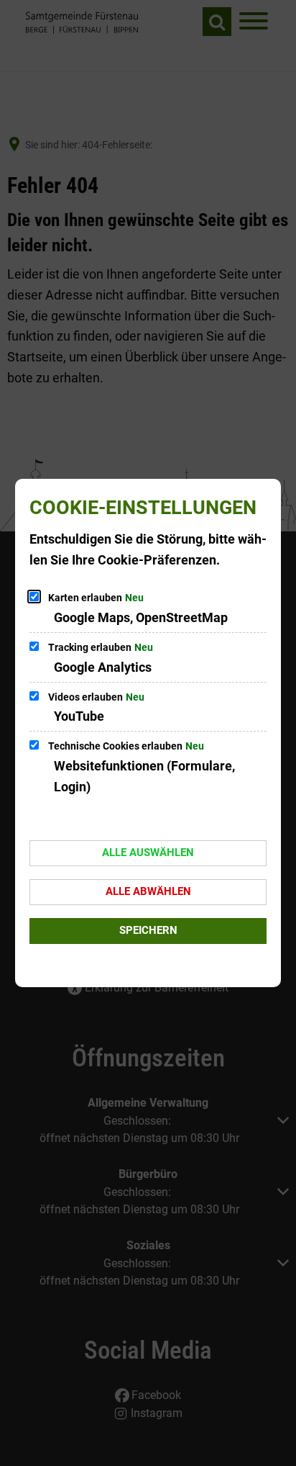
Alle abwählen (148, 891)
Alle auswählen (148, 852)
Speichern (148, 930)
